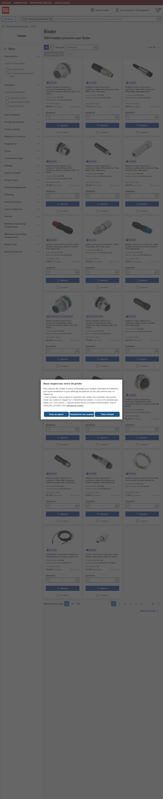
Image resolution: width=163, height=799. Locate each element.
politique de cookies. (75, 405)
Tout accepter (56, 414)
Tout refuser (107, 414)
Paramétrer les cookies (82, 414)
